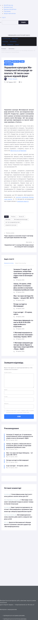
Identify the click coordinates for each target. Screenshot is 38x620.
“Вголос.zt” (31, 604)
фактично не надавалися (18, 150)
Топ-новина (9, 64)
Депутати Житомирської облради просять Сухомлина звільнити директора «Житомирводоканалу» (17, 524)
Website (6, 403)
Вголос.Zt (21, 216)
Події (22, 61)
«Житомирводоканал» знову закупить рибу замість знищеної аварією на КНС (18, 517)
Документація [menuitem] (8, 7)
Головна (3, 48)
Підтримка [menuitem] (7, 11)
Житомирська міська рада (20, 219)
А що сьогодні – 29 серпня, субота (17, 465)
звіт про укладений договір (12, 222)
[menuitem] (20, 22)
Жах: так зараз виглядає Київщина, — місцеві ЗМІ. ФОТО (19, 453)
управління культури (10, 225)
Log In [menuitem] (4, 17)
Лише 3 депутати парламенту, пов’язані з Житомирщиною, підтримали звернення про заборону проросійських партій (18, 509)
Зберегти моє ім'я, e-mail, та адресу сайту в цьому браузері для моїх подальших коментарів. (20, 411)
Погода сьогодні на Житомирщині (17, 460)
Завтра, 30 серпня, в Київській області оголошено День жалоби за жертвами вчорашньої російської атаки (18, 445)
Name (5, 389)
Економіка (11, 48)
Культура (16, 61)
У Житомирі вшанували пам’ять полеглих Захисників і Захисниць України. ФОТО (23, 335)
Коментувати (8, 372)
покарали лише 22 (23, 201)
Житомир (7, 219)
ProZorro (13, 216)
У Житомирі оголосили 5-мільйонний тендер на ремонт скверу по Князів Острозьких (18, 502)
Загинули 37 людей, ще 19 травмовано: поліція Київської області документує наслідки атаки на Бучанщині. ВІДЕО (23, 274)
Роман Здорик (12, 79)
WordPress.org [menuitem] (8, 5)
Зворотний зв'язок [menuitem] (10, 13)
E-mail (5, 396)
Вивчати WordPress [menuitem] (10, 9)
